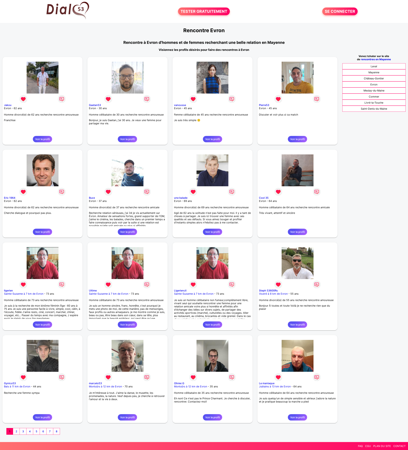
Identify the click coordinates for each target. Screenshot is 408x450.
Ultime (93, 290)
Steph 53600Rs (268, 290)
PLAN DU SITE (382, 446)
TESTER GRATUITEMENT (204, 11)
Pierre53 (264, 105)
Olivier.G (179, 383)
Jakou (7, 105)
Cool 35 (264, 197)
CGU (368, 446)
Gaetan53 (95, 105)
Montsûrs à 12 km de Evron (105, 386)
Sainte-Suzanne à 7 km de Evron (23, 293)
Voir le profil (42, 139)
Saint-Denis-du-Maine (374, 108)
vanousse (180, 105)
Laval (374, 66)
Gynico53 (10, 383)
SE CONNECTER (340, 11)
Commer (374, 96)
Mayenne (373, 72)
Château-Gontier (374, 78)
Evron (373, 84)
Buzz (92, 197)
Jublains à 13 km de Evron (275, 386)
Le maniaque (266, 383)
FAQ (360, 446)
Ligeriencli (180, 290)
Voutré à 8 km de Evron (273, 293)
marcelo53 (95, 383)
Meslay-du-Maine (374, 90)
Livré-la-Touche (373, 102)
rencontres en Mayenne (376, 59)
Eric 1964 (9, 197)
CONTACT (399, 446)
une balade (180, 197)
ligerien (8, 290)
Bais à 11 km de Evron (17, 386)
